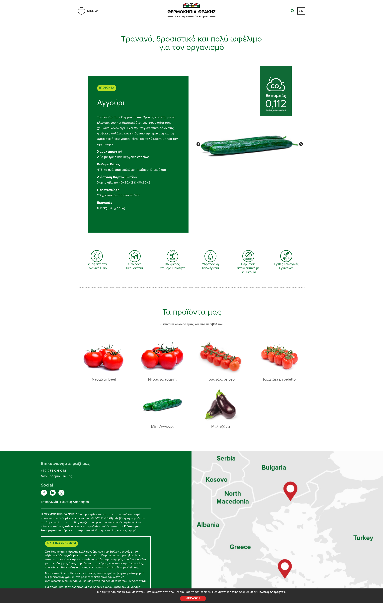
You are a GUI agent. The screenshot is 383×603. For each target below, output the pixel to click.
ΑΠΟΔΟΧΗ (193, 598)
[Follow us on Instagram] (61, 493)
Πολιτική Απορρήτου (271, 592)
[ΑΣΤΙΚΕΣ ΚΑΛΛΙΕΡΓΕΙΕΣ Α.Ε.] (285, 567)
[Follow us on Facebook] (44, 493)
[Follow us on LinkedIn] (53, 493)
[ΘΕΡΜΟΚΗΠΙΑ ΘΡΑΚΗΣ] (291, 492)
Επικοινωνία (49, 502)
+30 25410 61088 (53, 471)
